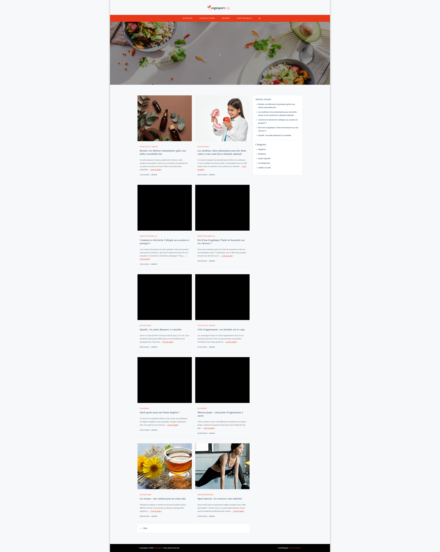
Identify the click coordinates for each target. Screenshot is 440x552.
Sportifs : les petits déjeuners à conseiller (161, 329)
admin (154, 175)
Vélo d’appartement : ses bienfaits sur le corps (221, 329)
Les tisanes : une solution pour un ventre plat (163, 498)
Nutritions (187, 18)
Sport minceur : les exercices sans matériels (220, 498)
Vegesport (158, 548)
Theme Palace (295, 548)
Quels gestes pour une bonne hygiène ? (160, 412)
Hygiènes (226, 18)
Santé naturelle (244, 18)
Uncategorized (205, 495)
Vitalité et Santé (207, 18)
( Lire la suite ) (156, 170)
